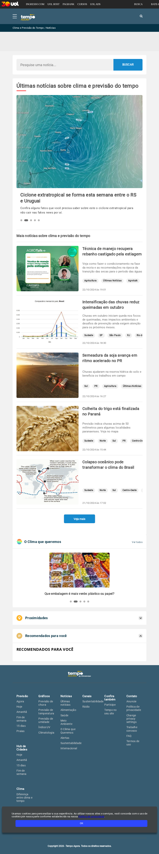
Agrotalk (132, 280)
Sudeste (88, 335)
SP (101, 335)
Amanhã (21, 711)
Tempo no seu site (110, 711)
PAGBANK (68, 4)
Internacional (68, 748)
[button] (21, 220)
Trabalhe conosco (131, 729)
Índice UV (44, 727)
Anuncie (131, 701)
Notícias (66, 696)
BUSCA (138, 4)
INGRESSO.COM (35, 4)
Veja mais (79, 518)
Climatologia (46, 732)
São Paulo (115, 335)
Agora (20, 701)
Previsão (22, 696)
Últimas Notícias (112, 280)
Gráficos (44, 696)
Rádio (86, 706)
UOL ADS (95, 4)
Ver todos (137, 542)
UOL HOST (54, 4)
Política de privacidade (133, 708)
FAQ (129, 735)
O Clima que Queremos (67, 731)
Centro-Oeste (139, 441)
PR (96, 386)
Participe (110, 704)
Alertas (64, 737)
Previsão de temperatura (46, 711)
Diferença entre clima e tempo (24, 798)
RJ (128, 335)
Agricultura (90, 280)
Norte (103, 441)
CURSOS (82, 4)
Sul (86, 386)
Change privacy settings (131, 719)
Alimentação (68, 709)
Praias (20, 731)
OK (81, 823)
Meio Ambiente (66, 722)
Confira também (109, 697)
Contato (131, 696)
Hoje (19, 706)
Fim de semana (21, 719)
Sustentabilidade (71, 743)
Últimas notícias (65, 703)
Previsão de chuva (45, 703)
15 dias (21, 725)
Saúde (64, 715)
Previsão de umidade (45, 720)
